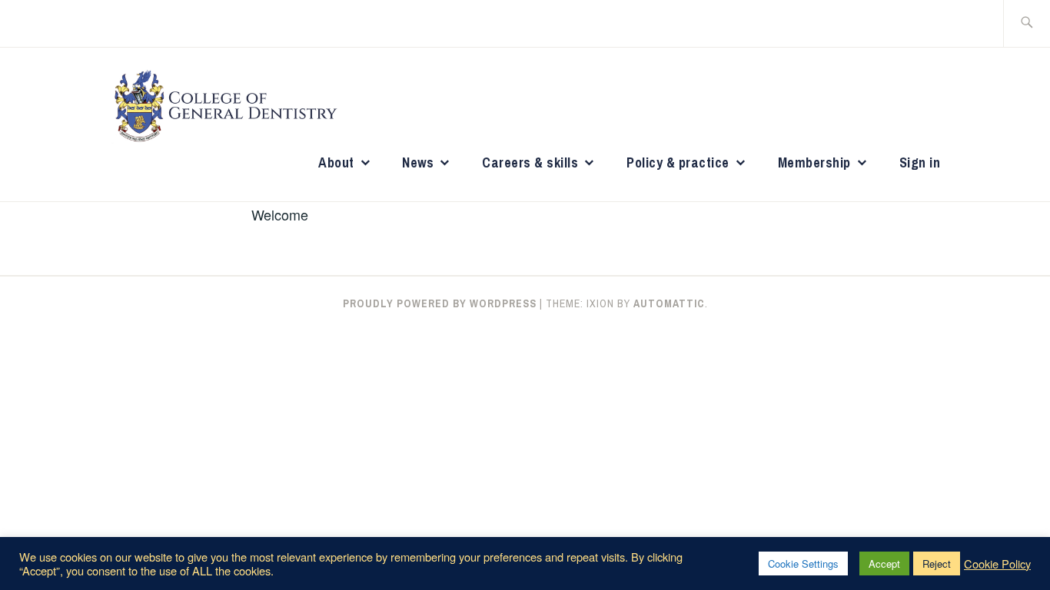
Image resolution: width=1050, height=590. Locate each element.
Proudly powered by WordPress (440, 303)
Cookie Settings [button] (803, 563)
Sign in (920, 162)
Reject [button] (936, 563)
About (336, 162)
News (418, 162)
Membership (814, 162)
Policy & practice (677, 162)
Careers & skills (530, 162)
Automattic (669, 303)
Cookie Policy (997, 564)
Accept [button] (884, 563)
